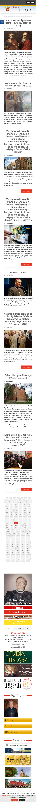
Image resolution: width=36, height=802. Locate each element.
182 (23, 560)
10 (13, 501)
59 (16, 516)
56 (29, 514)
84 (20, 524)
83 (16, 524)
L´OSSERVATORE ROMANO (18, 622)
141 (18, 545)
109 (8, 533)
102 (23, 530)
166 (18, 554)
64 (11, 518)
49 (25, 512)
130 (13, 541)
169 (8, 556)
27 (7, 507)
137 (23, 543)
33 (7, 509)
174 (8, 558)
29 (16, 507)
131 (18, 541)
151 (18, 549)
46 (11, 512)
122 (23, 537)
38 (29, 509)
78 (20, 522)
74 (29, 520)
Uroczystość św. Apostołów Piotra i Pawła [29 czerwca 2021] (18, 23)
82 (11, 524)
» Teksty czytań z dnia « (18, 645)
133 (28, 541)
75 (7, 522)
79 (25, 522)
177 (23, 558)
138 (28, 543)
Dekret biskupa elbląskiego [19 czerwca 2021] (18, 376)
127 (23, 539)
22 (11, 505)
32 (29, 507)
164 (8, 554)
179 (8, 560)
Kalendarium (19, 628)
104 (8, 531)
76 (11, 522)
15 (7, 503)
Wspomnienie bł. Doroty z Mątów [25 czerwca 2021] (18, 84)
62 (29, 516)
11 (17, 501)
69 (7, 520)
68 (29, 518)
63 (7, 518)
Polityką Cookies (5, 795)
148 (28, 547)
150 (13, 549)
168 (28, 554)
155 (13, 550)
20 (29, 503)
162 (23, 552)
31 (25, 507)
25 (24, 505)
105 (13, 531)
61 (25, 516)
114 (9, 535)
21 (7, 505)
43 (25, 511)
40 (11, 511)
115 (13, 535)
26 (29, 505)
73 (25, 520)
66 (20, 518)
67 (25, 518)
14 (30, 501)
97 (25, 528)
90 (21, 526)
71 (16, 520)
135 (13, 543)
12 (22, 501)
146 (18, 547)
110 (14, 533)
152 (23, 549)
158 (28, 550)
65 (16, 518)
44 (29, 511)
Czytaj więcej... (27, 191)
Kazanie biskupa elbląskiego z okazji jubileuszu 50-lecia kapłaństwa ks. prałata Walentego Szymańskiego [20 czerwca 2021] (18, 318)
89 (16, 526)
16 (11, 503)
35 (16, 509)
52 (11, 514)
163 (28, 552)
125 (13, 539)
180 (13, 560)
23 (16, 505)
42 (20, 511)
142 (23, 545)
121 (18, 537)
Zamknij (22, 800)
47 (16, 512)
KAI (28, 628)
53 (16, 514)
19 (24, 503)
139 (8, 545)
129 (8, 541)
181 (18, 560)
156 (18, 550)
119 (8, 537)
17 (16, 503)
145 (13, 547)
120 (13, 537)
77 (16, 522)
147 (23, 547)
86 (29, 524)
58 (11, 516)
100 (13, 530)
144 (8, 547)
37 (25, 509)
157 (23, 550)
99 (8, 530)
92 (29, 526)
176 (18, 558)
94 (11, 528)
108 (28, 531)
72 (20, 520)
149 (8, 549)
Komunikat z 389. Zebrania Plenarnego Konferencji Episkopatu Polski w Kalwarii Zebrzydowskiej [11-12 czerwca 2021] (18, 440)
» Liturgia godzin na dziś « (18, 647)
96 (20, 528)
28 (11, 507)
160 (13, 552)
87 (7, 526)
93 (7, 528)
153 (28, 549)
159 (8, 552)
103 (28, 530)
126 (18, 539)
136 (18, 543)
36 (20, 509)
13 (26, 501)
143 (28, 545)
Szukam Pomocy (18, 612)
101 (18, 530)
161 (18, 552)
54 (20, 514)
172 (23, 556)
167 (23, 554)
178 (28, 558)
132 (23, 541)
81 (7, 524)
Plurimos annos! (18, 272)
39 (7, 511)
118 (28, 535)
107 (23, 531)
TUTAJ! (18, 123)
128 (28, 539)
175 (13, 558)
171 (18, 556)
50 (29, 512)
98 (29, 528)
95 (16, 528)
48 (20, 512)
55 (24, 514)
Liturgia (8, 628)
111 (18, 533)
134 (8, 543)
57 (7, 516)
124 (8, 539)
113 (28, 533)
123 (28, 537)
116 (18, 535)
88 (11, 526)
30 (20, 507)
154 (8, 550)
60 (20, 516)
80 (29, 522)
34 (11, 509)
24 (20, 505)
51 (7, 514)
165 (13, 554)
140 (13, 545)
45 (7, 512)
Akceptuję (14, 800)
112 (23, 533)
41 (16, 511)
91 (25, 526)
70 (11, 520)
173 (28, 556)
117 (23, 535)
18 (20, 503)
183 (28, 560)
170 (13, 556)
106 (18, 531)
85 (25, 524)
